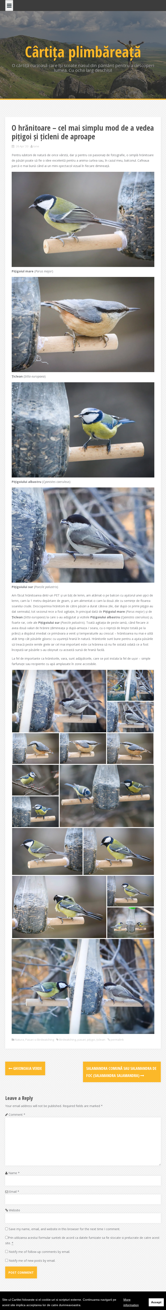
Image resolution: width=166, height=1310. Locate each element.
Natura (19, 1040)
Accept (156, 1302)
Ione (36, 146)
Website (14, 1210)
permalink (117, 1040)
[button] (59, 701)
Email (14, 1191)
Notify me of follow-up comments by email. (39, 1252)
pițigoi (91, 1040)
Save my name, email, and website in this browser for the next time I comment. (64, 1229)
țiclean (100, 1040)
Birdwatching (67, 1040)
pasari (81, 1040)
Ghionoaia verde (27, 1068)
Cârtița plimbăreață (83, 51)
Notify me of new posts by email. (32, 1261)
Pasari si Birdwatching (39, 1040)
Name (14, 1173)
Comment (17, 1114)
